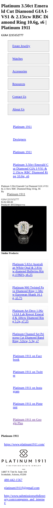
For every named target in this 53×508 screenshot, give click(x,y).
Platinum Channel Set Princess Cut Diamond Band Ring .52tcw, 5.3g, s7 (28, 337)
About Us (18, 109)
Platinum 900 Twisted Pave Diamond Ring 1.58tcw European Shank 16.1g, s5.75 (28, 293)
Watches (17, 58)
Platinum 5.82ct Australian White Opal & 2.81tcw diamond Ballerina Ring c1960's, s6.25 (28, 269)
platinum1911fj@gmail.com (21, 487)
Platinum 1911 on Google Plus (27, 421)
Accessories (19, 71)
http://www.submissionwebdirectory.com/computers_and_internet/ (24, 499)
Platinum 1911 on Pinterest (28, 405)
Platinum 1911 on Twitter (28, 373)
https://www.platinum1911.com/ (24, 444)
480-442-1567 (13, 479)
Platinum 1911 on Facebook (27, 357)
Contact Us (19, 96)
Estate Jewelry (21, 46)
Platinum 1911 (16, 194)
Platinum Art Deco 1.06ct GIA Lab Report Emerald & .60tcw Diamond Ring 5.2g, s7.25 (28, 316)
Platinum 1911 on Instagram (27, 389)
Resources (18, 84)
